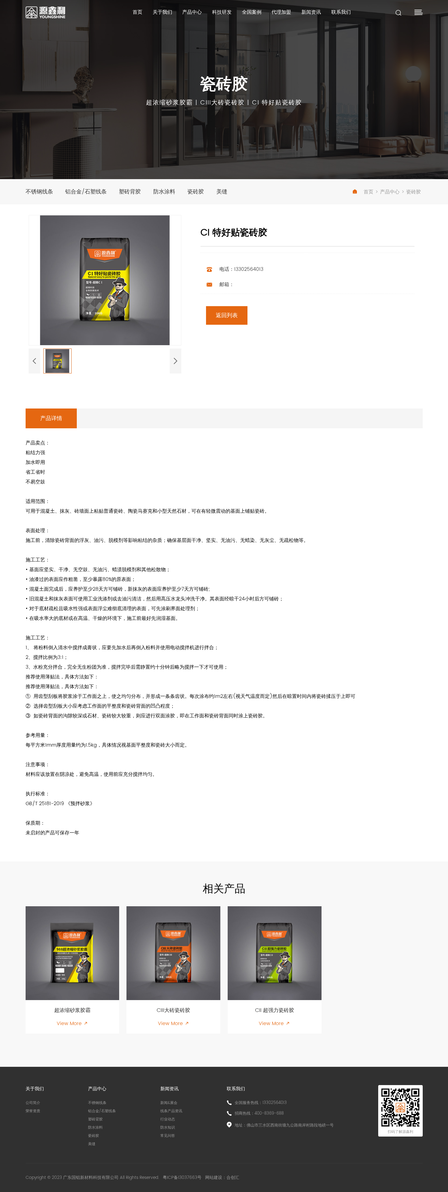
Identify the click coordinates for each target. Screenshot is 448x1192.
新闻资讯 (311, 12)
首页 (137, 12)
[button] (34, 360)
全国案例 (251, 12)
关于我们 (162, 12)
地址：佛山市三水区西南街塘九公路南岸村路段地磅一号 (284, 1125)
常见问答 (167, 1136)
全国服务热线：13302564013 (261, 1102)
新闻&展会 (168, 1103)
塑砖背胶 (130, 191)
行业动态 (167, 1119)
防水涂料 (164, 191)
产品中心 (192, 12)
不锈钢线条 (39, 191)
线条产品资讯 (171, 1111)
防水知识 (167, 1127)
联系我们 (341, 12)
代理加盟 (281, 12)
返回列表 (227, 315)
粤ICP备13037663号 (183, 1177)
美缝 (221, 191)
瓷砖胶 (195, 191)
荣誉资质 (33, 1111)
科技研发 (222, 12)
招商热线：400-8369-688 (259, 1113)
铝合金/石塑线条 (86, 191)
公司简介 (33, 1103)
